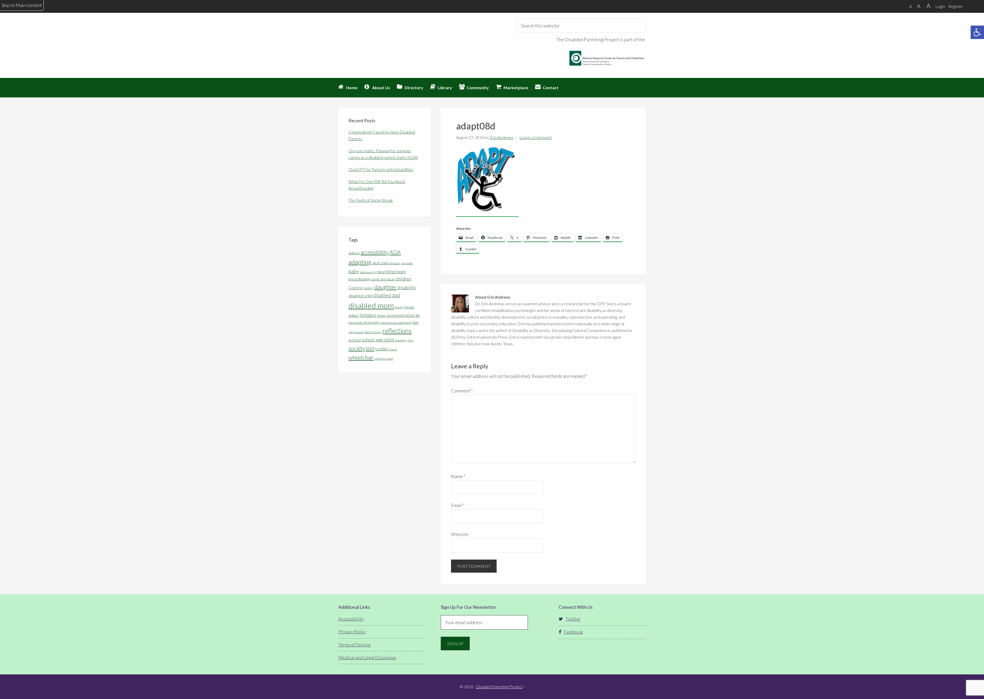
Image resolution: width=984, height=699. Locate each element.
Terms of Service (354, 644)
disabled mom (371, 305)
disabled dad (386, 295)
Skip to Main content (22, 5)
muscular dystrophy (364, 322)
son (370, 348)
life (418, 315)
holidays (368, 315)
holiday (353, 315)
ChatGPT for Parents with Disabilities (380, 169)
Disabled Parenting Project (384, 37)
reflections (397, 331)
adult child (380, 263)
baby (353, 271)
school (354, 339)
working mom (384, 358)
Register (955, 6)
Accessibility (351, 619)
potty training (373, 332)
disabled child (360, 295)
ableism (354, 253)
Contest (355, 287)
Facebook (573, 632)
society (356, 348)
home (381, 315)
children (403, 278)
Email (458, 505)
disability (406, 287)
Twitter (573, 619)
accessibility (375, 252)
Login (940, 6)
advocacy (394, 263)
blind (381, 272)
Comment (462, 390)
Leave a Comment (535, 137)
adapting (360, 262)
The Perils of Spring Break (370, 200)
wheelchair (361, 357)
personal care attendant (396, 323)
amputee (407, 263)
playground (355, 332)
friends (409, 307)
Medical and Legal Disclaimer (367, 657)
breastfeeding (359, 279)
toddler (381, 348)
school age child (378, 339)
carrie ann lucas (383, 279)
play (415, 322)
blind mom (395, 271)
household (395, 315)
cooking (369, 288)
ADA (395, 252)
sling (410, 340)
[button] (977, 32)
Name (458, 476)
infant (410, 315)
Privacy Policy (352, 631)
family (399, 307)
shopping (401, 340)
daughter (385, 286)
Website (459, 534)
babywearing (368, 272)
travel (393, 349)
